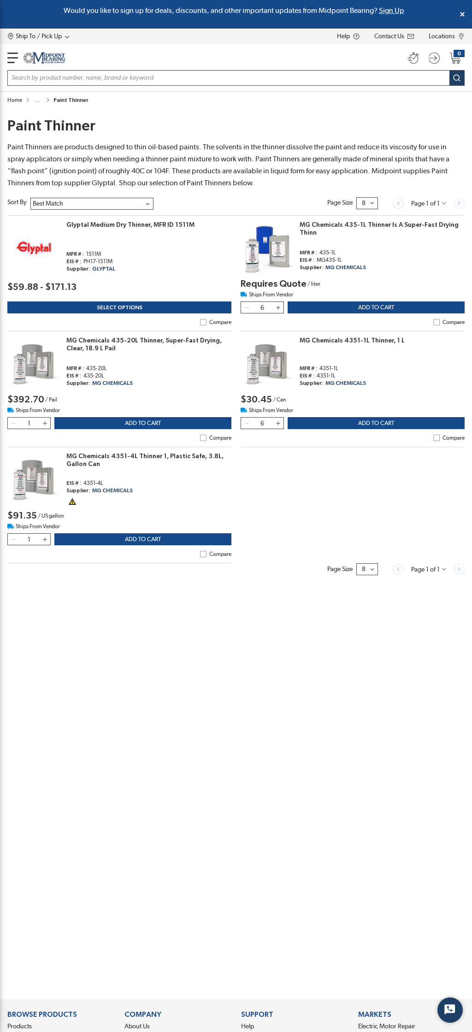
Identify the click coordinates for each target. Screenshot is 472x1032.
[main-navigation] (12, 58)
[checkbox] (203, 322)
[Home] (44, 58)
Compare (220, 322)
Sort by (17, 202)
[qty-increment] (277, 307)
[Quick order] (413, 58)
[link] (398, 203)
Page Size (340, 203)
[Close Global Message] (462, 14)
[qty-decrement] (246, 307)
